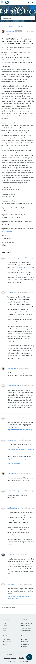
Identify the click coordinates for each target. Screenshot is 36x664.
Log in (33, 2)
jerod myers (11, 418)
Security (21, 658)
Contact (5, 628)
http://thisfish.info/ (13, 463)
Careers (5, 625)
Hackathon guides (26, 630)
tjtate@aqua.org (6, 231)
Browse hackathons (26, 623)
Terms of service (23, 661)
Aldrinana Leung (13, 258)
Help (4, 630)
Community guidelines (10, 658)
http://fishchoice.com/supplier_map (19, 430)
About (4, 623)
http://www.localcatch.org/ (16, 459)
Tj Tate (9, 554)
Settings (5, 644)
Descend (32, 18)
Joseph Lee (10, 31)
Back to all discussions (13, 26)
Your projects (6, 639)
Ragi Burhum (11, 584)
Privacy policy (12, 661)
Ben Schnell (11, 368)
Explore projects (25, 625)
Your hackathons (7, 641)
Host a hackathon (26, 628)
